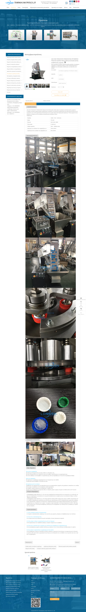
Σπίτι (32, 580)
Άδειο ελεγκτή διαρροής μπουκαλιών (13, 582)
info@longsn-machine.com (52, 2)
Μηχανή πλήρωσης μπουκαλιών (13, 80)
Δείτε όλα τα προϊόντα (10, 596)
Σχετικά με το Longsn (35, 590)
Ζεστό (32, 588)
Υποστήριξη (33, 586)
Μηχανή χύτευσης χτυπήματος (13, 90)
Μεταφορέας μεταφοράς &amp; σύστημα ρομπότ (15, 76)
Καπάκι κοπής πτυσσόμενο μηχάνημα (33, 546)
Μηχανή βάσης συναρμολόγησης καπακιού (15, 69)
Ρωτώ (59, 92)
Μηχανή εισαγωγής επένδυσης (12, 588)
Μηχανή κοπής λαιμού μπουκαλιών (13, 580)
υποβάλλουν (54, 599)
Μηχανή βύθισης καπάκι (11, 590)
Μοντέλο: (28, 100)
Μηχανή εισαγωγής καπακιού (13, 64)
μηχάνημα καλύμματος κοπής (50, 546)
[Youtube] (76, 1)
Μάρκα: (45, 100)
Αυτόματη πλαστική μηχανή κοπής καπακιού (46, 548)
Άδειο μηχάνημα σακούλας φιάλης (13, 584)
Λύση (32, 584)
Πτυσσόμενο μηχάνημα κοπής (13, 73)
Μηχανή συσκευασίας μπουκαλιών (14, 85)
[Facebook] (70, 1)
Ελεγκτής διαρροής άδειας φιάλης (14, 59)
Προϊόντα (33, 582)
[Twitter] (74, 1)
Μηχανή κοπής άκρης (30, 548)
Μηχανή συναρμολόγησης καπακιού (14, 66)
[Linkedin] (72, 1)
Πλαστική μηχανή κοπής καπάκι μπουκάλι (67, 546)
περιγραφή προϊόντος (30, 103)
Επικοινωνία (33, 596)
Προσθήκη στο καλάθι (59, 95)
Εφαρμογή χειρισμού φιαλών (12, 594)
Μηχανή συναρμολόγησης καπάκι (13, 586)
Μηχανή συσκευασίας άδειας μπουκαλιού (15, 62)
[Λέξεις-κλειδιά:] (66, 3)
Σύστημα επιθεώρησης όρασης (13, 78)
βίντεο (32, 592)
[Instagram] (78, 1)
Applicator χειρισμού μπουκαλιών (14, 71)
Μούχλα (8, 92)
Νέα (32, 594)
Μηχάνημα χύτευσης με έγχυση (14, 87)
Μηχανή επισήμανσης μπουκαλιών (14, 83)
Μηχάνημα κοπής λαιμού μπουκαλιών (15, 57)
